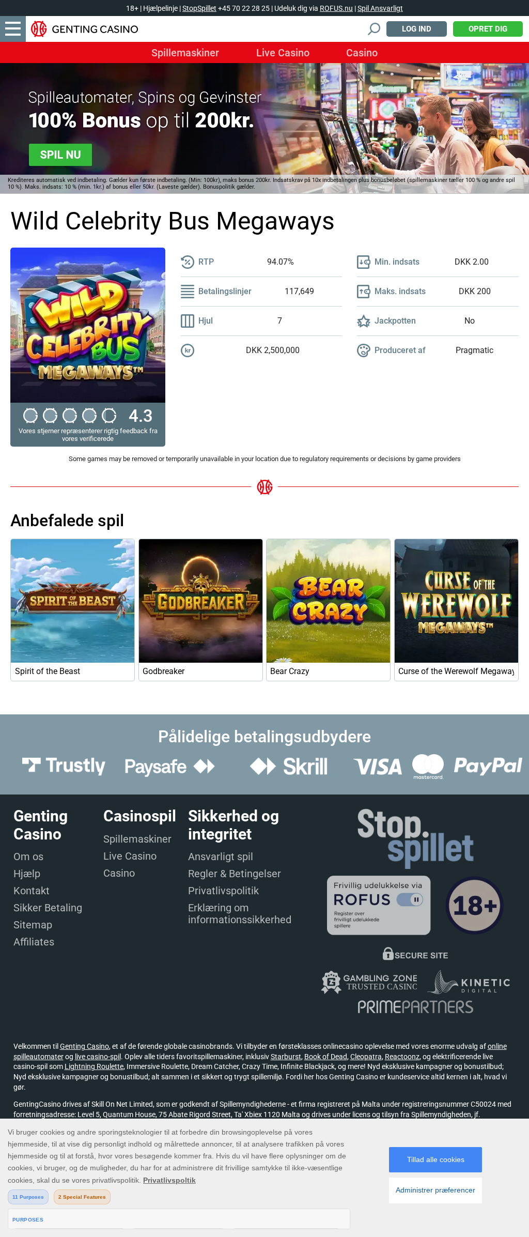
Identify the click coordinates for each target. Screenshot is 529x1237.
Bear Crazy (289, 671)
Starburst (286, 1056)
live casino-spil (98, 1056)
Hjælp (26, 873)
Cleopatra (366, 1056)
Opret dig (488, 29)
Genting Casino (84, 1046)
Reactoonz (402, 1056)
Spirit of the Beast (47, 671)
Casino (362, 53)
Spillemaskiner (185, 53)
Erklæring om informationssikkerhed (239, 914)
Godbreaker (163, 671)
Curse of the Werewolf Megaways (456, 671)
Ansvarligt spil (220, 856)
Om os (28, 856)
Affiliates (33, 942)
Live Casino (282, 53)
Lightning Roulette (94, 1066)
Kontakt (31, 890)
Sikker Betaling (47, 908)
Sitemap (32, 925)
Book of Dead (325, 1056)
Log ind (416, 29)
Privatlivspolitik (223, 890)
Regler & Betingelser (234, 873)
